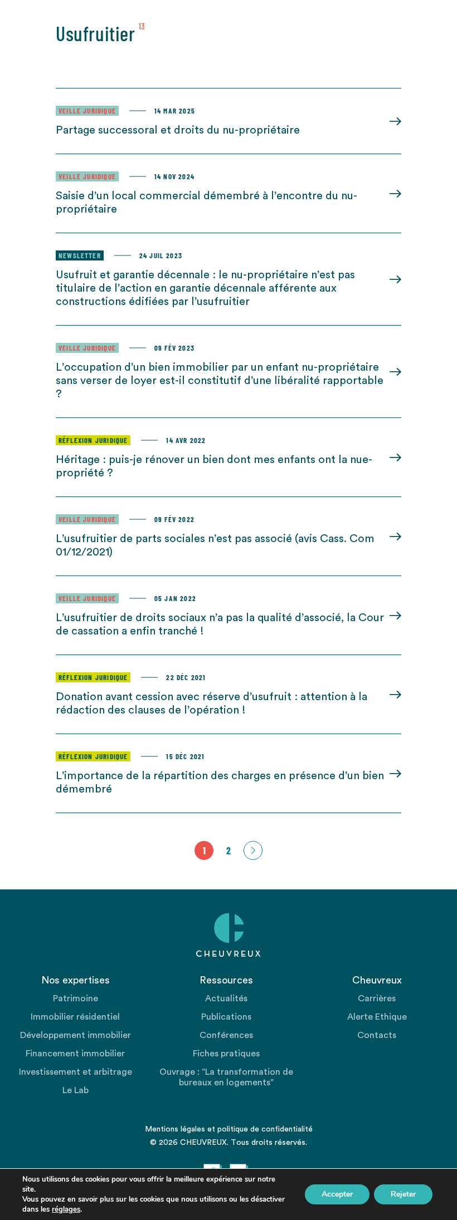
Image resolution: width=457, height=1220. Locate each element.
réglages (66, 1209)
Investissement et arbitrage (75, 1072)
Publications (226, 1016)
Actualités (226, 998)
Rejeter (403, 1194)
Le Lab (75, 1090)
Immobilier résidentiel (75, 1016)
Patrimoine (75, 998)
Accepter (337, 1194)
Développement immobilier (75, 1035)
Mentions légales (175, 1129)
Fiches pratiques (226, 1053)
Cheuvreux (228, 935)
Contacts (376, 1035)
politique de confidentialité (265, 1129)
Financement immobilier (75, 1053)
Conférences (226, 1035)
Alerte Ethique (377, 1016)
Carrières (377, 998)
